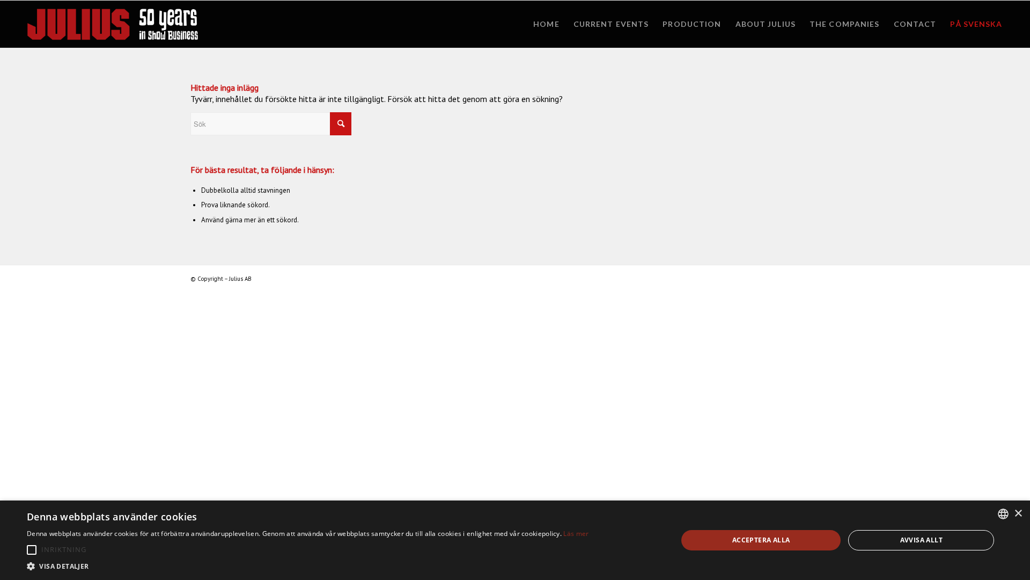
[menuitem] (546, 24)
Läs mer (575, 533)
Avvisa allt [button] (921, 540)
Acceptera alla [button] (761, 540)
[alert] (515, 540)
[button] (31, 550)
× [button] (1018, 514)
